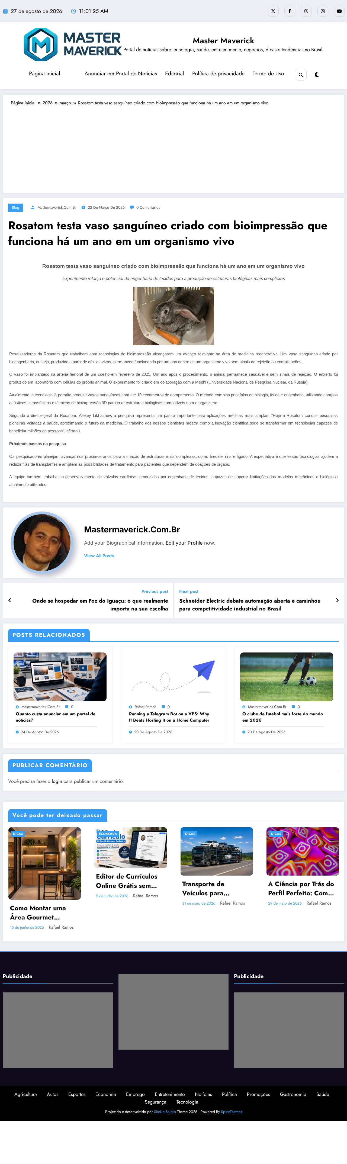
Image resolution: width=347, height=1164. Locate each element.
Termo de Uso (268, 74)
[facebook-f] (289, 11)
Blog (15, 207)
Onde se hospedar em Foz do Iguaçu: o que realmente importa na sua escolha (100, 604)
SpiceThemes (231, 1087)
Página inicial (44, 74)
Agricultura (25, 1069)
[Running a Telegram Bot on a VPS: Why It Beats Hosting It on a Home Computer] (173, 676)
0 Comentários (148, 207)
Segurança (155, 1077)
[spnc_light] (317, 75)
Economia (22, 833)
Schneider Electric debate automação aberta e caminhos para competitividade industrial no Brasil (249, 604)
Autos (52, 1069)
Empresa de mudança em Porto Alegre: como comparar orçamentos (300, 888)
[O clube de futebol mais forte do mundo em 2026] (286, 676)
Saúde (322, 1069)
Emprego (135, 1069)
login (57, 781)
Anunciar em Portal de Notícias (121, 74)
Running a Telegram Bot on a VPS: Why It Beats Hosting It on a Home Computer (169, 717)
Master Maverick (223, 40)
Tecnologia (187, 1077)
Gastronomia (293, 1069)
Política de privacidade (218, 74)
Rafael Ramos (145, 706)
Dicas (104, 833)
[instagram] (322, 11)
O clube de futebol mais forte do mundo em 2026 (282, 717)
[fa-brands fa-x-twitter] (273, 11)
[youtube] (339, 11)
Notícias (203, 1069)
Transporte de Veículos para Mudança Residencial (128, 888)
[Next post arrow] (337, 600)
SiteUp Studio (165, 1087)
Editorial (174, 74)
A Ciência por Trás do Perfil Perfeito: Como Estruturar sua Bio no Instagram (215, 888)
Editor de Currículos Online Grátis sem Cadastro (40, 881)
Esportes (76, 1069)
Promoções (258, 1069)
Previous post (155, 591)
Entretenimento (170, 1069)
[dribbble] (306, 11)
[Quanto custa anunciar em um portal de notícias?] (60, 676)
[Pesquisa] (301, 75)
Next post (188, 591)
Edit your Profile (184, 543)
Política (229, 1069)
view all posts (99, 555)
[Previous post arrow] (10, 600)
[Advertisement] (173, 147)
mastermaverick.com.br (57, 207)
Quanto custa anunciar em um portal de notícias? (55, 717)
